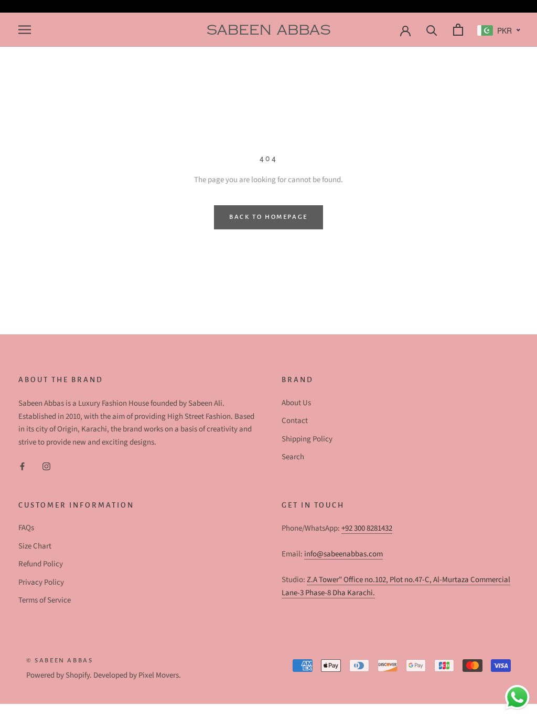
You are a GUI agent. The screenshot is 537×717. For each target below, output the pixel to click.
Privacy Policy (41, 582)
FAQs (26, 527)
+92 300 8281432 (366, 528)
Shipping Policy (307, 439)
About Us (296, 402)
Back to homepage (268, 217)
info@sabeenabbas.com (343, 554)
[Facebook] (22, 466)
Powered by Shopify (58, 675)
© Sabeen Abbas (59, 660)
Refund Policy (40, 564)
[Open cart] (456, 30)
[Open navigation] (23, 29)
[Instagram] (46, 466)
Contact (295, 420)
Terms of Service (44, 600)
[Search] (430, 29)
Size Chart (34, 546)
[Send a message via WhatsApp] (517, 697)
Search (293, 456)
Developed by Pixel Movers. (137, 675)
